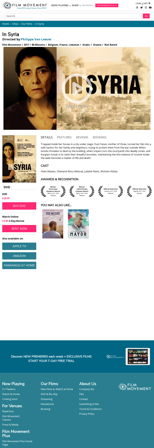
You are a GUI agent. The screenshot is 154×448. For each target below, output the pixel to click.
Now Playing (59, 6)
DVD (7, 187)
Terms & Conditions (90, 409)
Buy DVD (19, 206)
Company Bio (86, 389)
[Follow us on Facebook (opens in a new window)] (137, 7)
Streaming (46, 399)
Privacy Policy (86, 413)
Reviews (82, 137)
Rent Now (23, 228)
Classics (6, 419)
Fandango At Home (20, 265)
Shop (76, 6)
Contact (83, 399)
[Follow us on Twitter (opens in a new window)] (141, 7)
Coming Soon (9, 399)
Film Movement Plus (105, 5)
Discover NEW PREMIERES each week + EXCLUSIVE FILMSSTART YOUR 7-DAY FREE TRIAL (51, 358)
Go (146, 15)
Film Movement (11, 416)
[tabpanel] (96, 160)
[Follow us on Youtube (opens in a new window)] (150, 7)
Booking (99, 137)
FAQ (81, 394)
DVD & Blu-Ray (49, 394)
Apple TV (24, 246)
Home (5, 23)
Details (47, 137)
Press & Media (10, 424)
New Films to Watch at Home (57, 389)
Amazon (24, 256)
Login (138, 3)
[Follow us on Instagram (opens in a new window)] (145, 7)
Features (64, 137)
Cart (145, 3)
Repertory (8, 411)
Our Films (27, 23)
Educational (87, 6)
